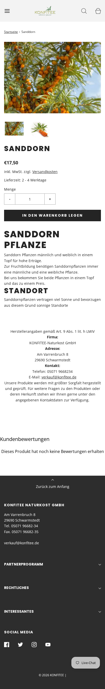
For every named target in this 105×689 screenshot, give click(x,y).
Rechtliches (16, 587)
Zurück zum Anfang (52, 486)
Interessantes (19, 611)
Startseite (11, 32)
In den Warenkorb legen (52, 215)
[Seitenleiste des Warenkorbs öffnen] (98, 11)
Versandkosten (45, 171)
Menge (10, 189)
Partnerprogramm (23, 564)
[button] (14, 128)
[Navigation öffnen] (7, 11)
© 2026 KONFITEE (51, 675)
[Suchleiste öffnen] (84, 11)
